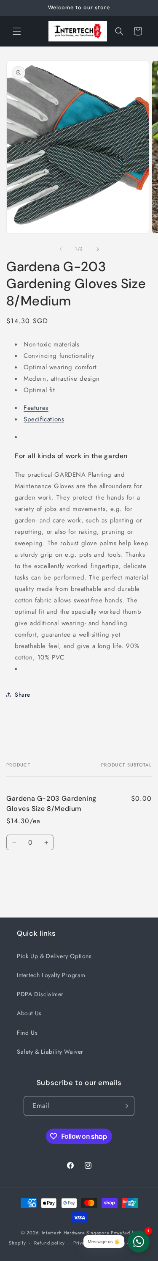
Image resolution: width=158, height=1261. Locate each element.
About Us (29, 1013)
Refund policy (49, 1242)
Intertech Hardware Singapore (76, 1232)
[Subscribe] (124, 1106)
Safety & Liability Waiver (50, 1051)
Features (36, 407)
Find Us (27, 1032)
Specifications (44, 419)
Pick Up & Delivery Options (54, 956)
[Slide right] (97, 249)
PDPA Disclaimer (40, 994)
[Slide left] (60, 249)
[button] (17, 31)
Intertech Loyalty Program (51, 975)
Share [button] (22, 694)
